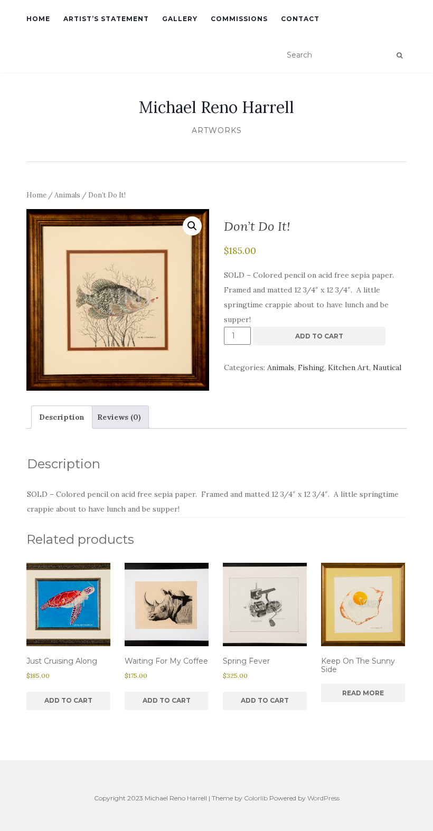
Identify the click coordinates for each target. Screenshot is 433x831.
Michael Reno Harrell (216, 107)
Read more (363, 693)
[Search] (399, 55)
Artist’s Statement (106, 19)
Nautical (387, 367)
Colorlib (256, 798)
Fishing (311, 367)
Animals (67, 195)
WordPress (323, 798)
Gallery (179, 19)
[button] (192, 225)
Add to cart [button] (68, 700)
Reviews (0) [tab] (119, 417)
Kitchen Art (348, 367)
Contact (300, 19)
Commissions (239, 19)
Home (38, 19)
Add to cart (319, 336)
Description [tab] (61, 417)
